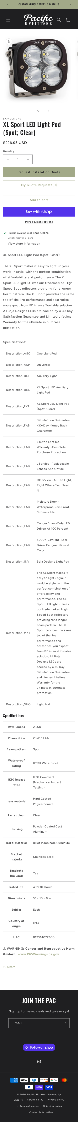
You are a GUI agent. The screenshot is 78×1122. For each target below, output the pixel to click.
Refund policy (35, 1099)
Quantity (8, 151)
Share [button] (11, 967)
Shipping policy (52, 1106)
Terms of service (29, 1106)
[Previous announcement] (7, 4)
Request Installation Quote (39, 172)
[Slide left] (30, 111)
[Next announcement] (70, 4)
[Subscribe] (64, 1023)
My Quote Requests (39, 185)
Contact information (41, 1112)
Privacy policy (55, 1099)
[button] (8, 19)
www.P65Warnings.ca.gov (38, 954)
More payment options (39, 221)
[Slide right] (48, 111)
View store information (24, 243)
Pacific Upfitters (37, 1094)
